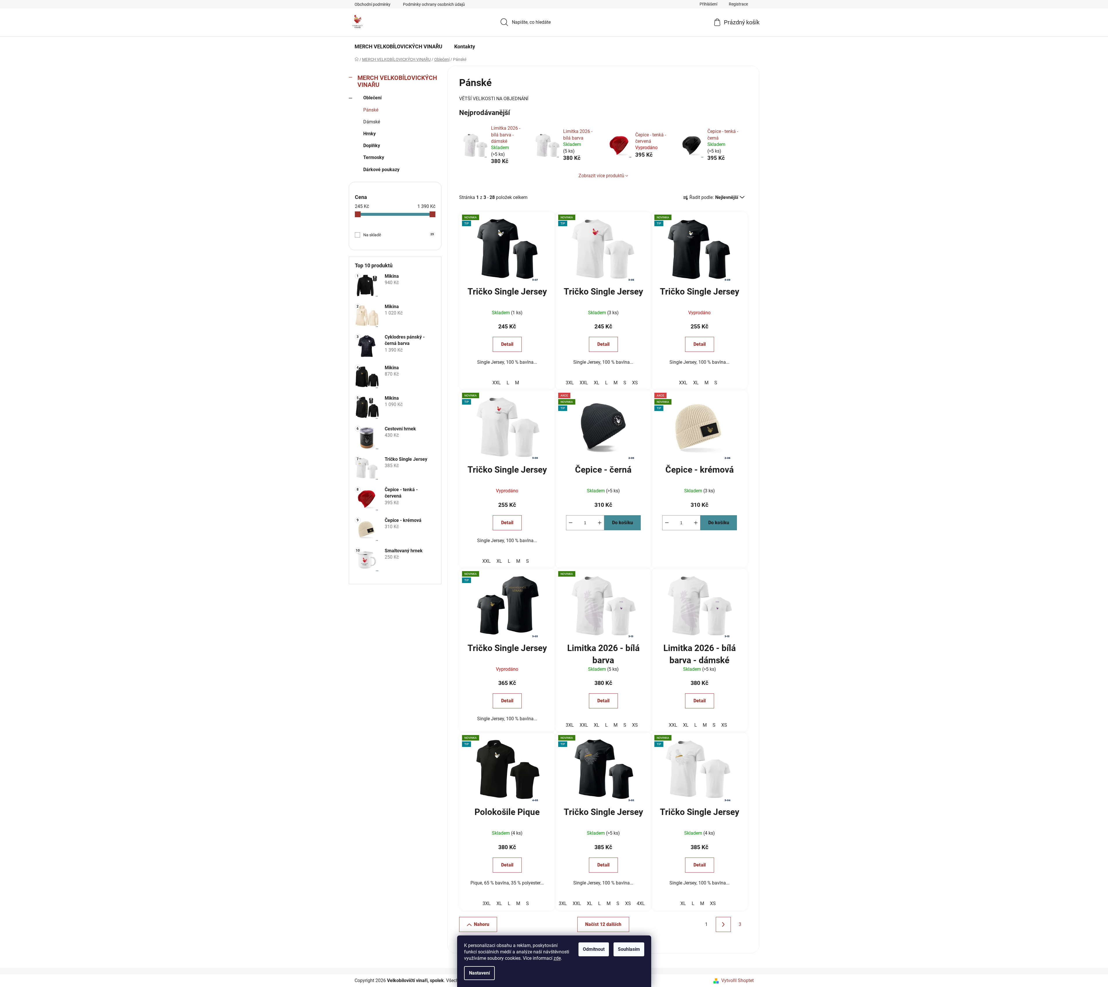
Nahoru (481, 924)
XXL (496, 382)
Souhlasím (629, 949)
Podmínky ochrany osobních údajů (434, 4)
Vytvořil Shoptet (737, 980)
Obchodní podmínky (372, 4)
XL (596, 382)
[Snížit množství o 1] (570, 523)
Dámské (371, 122)
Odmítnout (594, 949)
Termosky (373, 157)
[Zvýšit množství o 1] (599, 523)
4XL (641, 903)
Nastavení (479, 973)
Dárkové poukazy (381, 169)
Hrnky (369, 133)
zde (557, 958)
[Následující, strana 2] (723, 924)
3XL (570, 382)
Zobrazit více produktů (601, 175)
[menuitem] (398, 46)
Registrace (738, 4)
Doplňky (371, 145)
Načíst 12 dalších (603, 924)
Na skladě (398, 235)
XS (635, 382)
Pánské (370, 110)
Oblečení (372, 97)
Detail (507, 344)
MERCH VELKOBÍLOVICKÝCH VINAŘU (397, 81)
